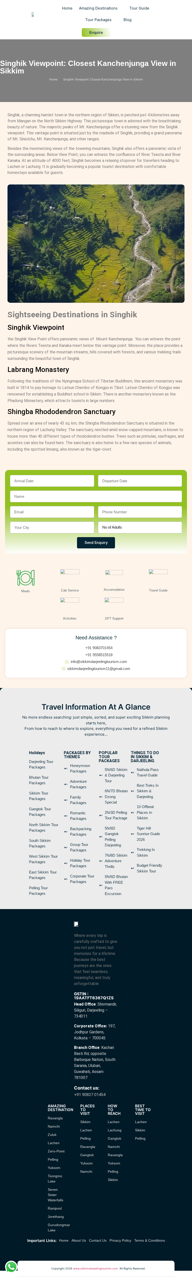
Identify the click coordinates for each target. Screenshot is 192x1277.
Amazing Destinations (98, 8)
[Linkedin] (103, 1253)
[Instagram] (96, 1253)
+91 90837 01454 (90, 1094)
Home (67, 8)
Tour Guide (139, 8)
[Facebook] (88, 1253)
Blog (128, 19)
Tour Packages (98, 19)
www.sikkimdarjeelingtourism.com (96, 1268)
